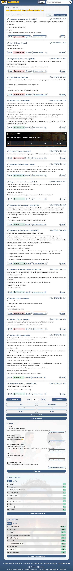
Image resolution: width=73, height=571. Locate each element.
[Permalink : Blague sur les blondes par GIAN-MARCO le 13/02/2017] (8, 230)
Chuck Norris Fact (16, 151)
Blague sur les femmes (18, 205)
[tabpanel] (36, 497)
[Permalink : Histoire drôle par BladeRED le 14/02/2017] (8, 100)
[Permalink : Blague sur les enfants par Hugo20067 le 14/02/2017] (8, 19)
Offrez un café (65, 563)
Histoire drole (52, 404)
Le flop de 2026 (37, 418)
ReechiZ (24, 43)
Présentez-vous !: (12, 436)
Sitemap (33, 567)
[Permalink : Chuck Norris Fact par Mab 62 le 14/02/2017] (8, 151)
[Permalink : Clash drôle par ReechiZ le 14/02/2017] (8, 43)
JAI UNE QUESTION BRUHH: (16, 445)
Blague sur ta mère (17, 59)
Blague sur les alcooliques (19, 269)
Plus (59, 143)
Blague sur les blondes (18, 164)
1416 (43, 399)
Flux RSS (41, 567)
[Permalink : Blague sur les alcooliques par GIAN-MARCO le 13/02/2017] (8, 269)
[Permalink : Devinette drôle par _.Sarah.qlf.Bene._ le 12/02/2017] (8, 383)
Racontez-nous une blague (13, 563)
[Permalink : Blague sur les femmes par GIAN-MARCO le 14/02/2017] (8, 205)
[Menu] (4, 2)
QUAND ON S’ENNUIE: (14, 463)
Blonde (21, 411)
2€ (31, 143)
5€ (45, 143)
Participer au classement (37, 513)
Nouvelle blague (61, 15)
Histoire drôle (15, 101)
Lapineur (24, 77)
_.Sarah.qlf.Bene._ (30, 384)
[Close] (65, 133)
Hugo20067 (33, 19)
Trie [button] (49, 15)
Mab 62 (28, 151)
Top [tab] (10, 481)
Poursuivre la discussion (56, 433)
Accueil (9, 7)
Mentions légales (51, 563)
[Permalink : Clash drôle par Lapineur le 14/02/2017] (8, 77)
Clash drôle (14, 43)
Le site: (9, 427)
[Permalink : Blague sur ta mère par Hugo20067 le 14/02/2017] (8, 58)
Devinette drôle (15, 384)
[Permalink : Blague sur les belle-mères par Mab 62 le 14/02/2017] (8, 181)
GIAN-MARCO (34, 205)
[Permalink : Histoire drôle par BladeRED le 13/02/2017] (8, 335)
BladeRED (26, 101)
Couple (52, 408)
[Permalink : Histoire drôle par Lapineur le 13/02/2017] (8, 298)
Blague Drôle (13, 2)
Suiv (58, 399)
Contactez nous (37, 563)
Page (28, 399)
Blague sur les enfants (18, 19)
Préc (14, 399)
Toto (21, 404)
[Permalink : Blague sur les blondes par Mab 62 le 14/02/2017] (8, 164)
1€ (18, 143)
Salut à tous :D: (12, 454)
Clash (52, 411)
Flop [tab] (15, 481)
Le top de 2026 (37, 415)
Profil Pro (63, 569)
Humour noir (21, 408)
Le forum (37, 471)
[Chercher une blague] (70, 2)
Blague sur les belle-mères (19, 182)
